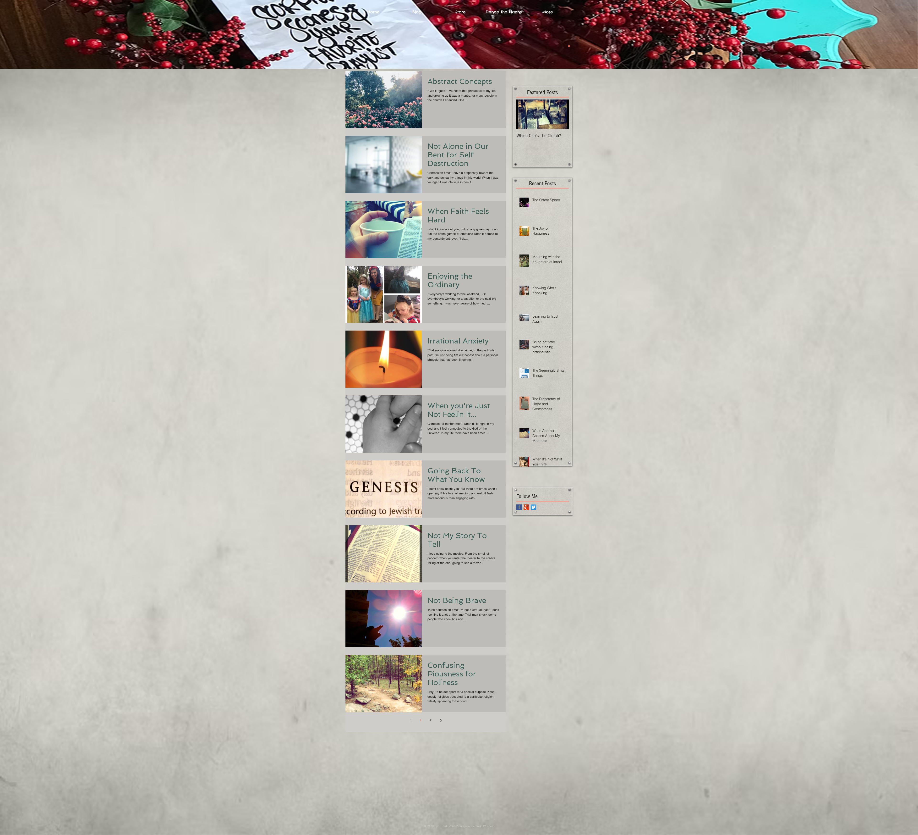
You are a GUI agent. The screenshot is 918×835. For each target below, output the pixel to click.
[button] (569, 45)
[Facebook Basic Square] (519, 507)
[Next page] (440, 720)
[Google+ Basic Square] (526, 507)
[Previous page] (410, 720)
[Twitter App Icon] (533, 507)
